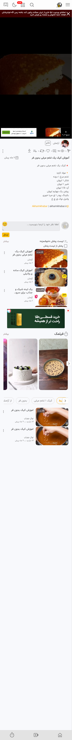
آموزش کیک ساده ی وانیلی (22, 272)
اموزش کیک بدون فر (22, 410)
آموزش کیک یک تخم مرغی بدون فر (22, 253)
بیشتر (6, 241)
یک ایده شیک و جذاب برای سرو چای (23, 291)
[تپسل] (9, 311)
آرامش (56, 143)
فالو (48, 143)
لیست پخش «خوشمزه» (52, 241)
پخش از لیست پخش (53, 246)
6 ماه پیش (9, 157)
